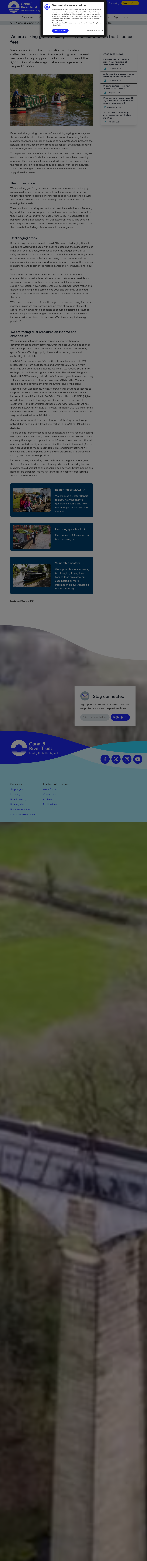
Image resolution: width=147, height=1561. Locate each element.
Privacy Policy (56, 25)
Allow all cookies (60, 31)
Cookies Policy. (60, 21)
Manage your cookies (93, 30)
